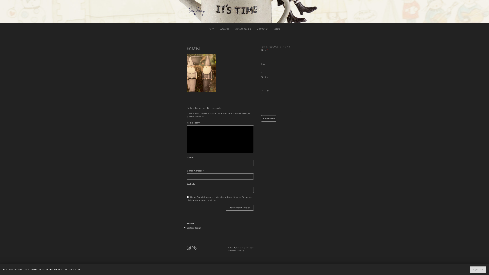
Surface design (243, 29)
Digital (277, 29)
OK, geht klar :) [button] (478, 269)
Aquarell (224, 29)
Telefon (264, 77)
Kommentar (193, 123)
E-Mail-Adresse (195, 171)
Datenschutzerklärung (236, 248)
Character (262, 29)
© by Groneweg (236, 251)
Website (191, 184)
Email (264, 64)
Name (190, 157)
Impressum (250, 248)
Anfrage (265, 90)
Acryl (211, 29)
